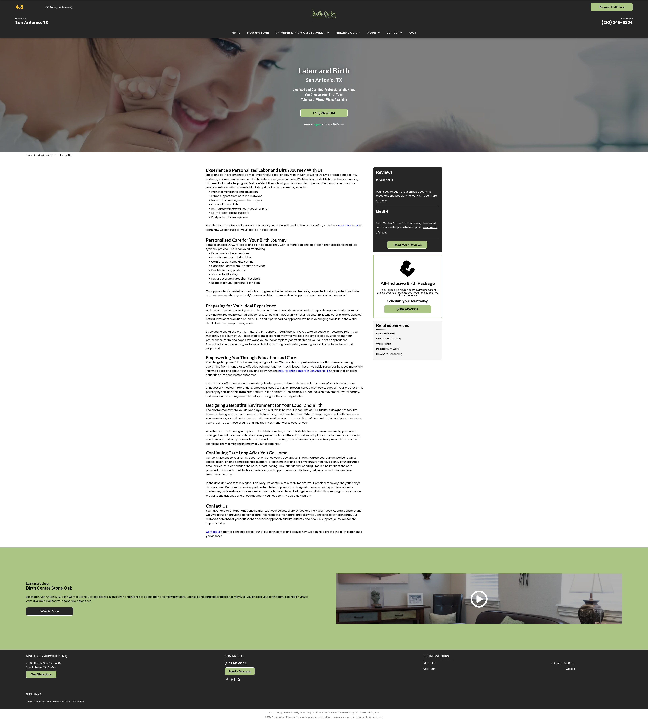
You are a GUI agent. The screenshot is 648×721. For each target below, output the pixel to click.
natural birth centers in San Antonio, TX (304, 371)
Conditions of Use (319, 712)
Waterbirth (383, 344)
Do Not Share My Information (297, 712)
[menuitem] (236, 33)
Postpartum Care (387, 349)
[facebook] (227, 680)
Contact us (213, 532)
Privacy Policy (275, 712)
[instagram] (233, 680)
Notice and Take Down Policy (341, 712)
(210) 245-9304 (617, 22)
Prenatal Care (385, 333)
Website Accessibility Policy (367, 712)
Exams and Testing (388, 338)
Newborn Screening (389, 354)
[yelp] (238, 680)
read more (430, 196)
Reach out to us (348, 225)
